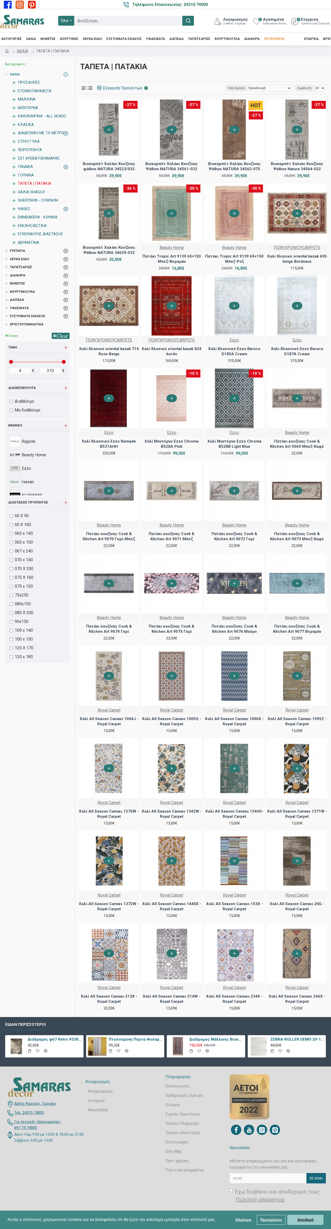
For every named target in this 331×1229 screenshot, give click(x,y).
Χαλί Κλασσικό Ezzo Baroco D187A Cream (297, 351)
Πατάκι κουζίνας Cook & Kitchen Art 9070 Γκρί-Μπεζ (109, 536)
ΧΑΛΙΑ (22, 51)
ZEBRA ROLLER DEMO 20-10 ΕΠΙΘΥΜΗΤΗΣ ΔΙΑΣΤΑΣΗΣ (297, 1039)
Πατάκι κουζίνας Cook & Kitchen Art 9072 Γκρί (234, 536)
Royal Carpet (109, 710)
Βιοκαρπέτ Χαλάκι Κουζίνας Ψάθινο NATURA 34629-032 (109, 250)
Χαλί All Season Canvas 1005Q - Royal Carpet (171, 721)
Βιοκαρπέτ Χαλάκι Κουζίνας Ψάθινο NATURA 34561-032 (171, 166)
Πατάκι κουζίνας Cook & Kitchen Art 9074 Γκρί (109, 629)
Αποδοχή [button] (305, 1220)
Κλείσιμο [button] (243, 1220)
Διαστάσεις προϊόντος (28, 502)
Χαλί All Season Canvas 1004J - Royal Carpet (109, 721)
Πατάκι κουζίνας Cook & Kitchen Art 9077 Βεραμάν (297, 629)
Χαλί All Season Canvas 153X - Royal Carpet (234, 906)
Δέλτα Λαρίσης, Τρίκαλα (35, 1103)
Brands (15, 425)
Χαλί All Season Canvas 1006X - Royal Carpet (234, 721)
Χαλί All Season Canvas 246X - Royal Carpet (297, 999)
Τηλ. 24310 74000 (29, 1112)
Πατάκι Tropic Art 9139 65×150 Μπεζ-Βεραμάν (171, 259)
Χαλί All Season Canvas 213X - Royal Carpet (109, 999)
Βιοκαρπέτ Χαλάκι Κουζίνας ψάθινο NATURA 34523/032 (109, 166)
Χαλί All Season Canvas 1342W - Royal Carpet (171, 814)
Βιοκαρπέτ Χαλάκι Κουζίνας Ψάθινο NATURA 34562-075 (234, 166)
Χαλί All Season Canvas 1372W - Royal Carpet (109, 906)
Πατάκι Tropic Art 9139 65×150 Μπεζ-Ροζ (234, 259)
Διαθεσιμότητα (22, 388)
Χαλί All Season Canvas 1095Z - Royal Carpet (297, 721)
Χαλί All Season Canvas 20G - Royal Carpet (297, 906)
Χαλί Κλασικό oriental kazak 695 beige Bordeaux (297, 259)
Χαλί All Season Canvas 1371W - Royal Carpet (297, 814)
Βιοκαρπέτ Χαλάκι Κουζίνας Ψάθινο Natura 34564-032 (297, 166)
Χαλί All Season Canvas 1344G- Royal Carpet (234, 814)
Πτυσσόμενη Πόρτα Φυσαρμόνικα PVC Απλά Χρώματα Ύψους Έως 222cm (135, 1039)
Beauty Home (172, 247)
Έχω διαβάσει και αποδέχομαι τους (277, 1196)
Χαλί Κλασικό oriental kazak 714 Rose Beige (109, 351)
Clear (62, 336)
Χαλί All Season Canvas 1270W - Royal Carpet (109, 814)
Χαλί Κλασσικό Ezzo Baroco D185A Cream (234, 351)
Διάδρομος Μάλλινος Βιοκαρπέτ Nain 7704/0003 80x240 (216, 1039)
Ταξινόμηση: (236, 88)
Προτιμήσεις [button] (271, 1220)
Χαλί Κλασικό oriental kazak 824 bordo (171, 351)
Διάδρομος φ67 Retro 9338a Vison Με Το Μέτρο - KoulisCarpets (54, 1039)
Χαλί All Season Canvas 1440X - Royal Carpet (171, 906)
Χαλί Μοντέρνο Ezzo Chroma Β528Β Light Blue (234, 444)
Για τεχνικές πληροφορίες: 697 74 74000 (37, 1124)
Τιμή (12, 347)
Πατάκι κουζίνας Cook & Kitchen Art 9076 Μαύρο (234, 629)
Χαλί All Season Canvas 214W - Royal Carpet (171, 999)
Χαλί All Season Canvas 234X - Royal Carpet (234, 999)
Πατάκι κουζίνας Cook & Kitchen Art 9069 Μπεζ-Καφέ (297, 444)
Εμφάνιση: (304, 88)
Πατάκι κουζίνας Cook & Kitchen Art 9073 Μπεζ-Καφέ (297, 536)
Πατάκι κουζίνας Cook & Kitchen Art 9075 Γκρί (171, 629)
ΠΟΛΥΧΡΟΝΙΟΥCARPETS (297, 247)
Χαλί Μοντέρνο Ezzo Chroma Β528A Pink (172, 444)
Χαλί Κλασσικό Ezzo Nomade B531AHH (109, 444)
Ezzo (234, 340)
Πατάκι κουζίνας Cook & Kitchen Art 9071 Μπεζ (171, 536)
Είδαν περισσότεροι (25, 1024)
